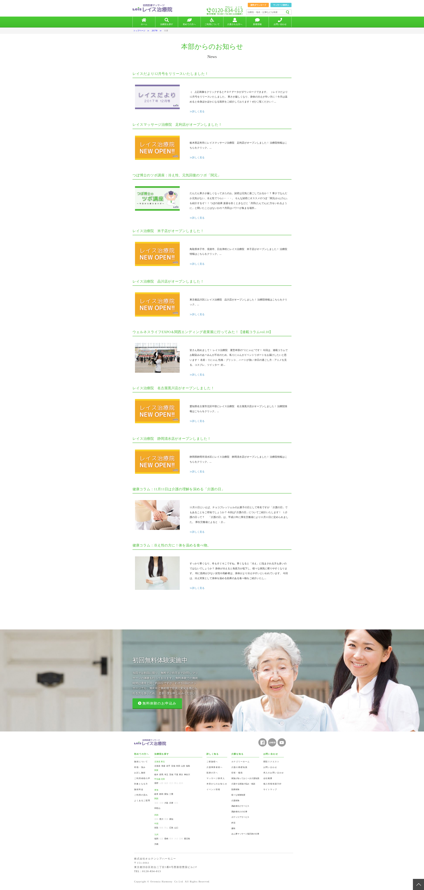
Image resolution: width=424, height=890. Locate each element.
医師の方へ (212, 773)
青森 (163, 766)
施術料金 (138, 789)
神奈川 (187, 774)
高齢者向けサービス (240, 806)
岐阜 (156, 794)
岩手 (168, 766)
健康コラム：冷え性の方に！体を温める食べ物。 (171, 545)
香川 (161, 819)
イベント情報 (213, 789)
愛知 (166, 794)
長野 (156, 783)
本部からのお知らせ (217, 784)
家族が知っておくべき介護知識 (245, 778)
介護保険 (235, 800)
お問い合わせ (270, 767)
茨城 (171, 774)
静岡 (161, 794)
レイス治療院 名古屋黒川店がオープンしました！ (173, 388)
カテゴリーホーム (240, 761)
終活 (233, 823)
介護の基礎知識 (239, 767)
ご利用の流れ (141, 795)
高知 (171, 819)
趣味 (233, 828)
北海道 (157, 766)
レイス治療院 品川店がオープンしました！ (168, 281)
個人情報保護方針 (272, 784)
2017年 (155, 30)
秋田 (178, 766)
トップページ (139, 30)
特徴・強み (140, 767)
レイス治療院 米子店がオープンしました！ (168, 231)
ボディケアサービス (240, 817)
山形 (183, 766)
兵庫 (171, 803)
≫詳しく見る (197, 111)
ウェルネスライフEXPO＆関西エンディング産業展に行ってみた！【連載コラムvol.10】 (202, 332)
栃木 (156, 774)
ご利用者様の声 (142, 778)
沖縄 (156, 844)
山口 (176, 828)
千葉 (176, 774)
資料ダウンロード (258, 5)
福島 (188, 766)
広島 (171, 828)
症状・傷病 (237, 773)
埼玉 (166, 774)
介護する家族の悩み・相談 (243, 784)
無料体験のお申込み (159, 703)
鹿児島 (187, 838)
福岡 (156, 838)
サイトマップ (270, 789)
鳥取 (156, 828)
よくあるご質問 (142, 800)
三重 (171, 794)
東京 (181, 774)
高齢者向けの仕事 (239, 811)
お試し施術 (140, 773)
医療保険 (235, 789)
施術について (141, 761)
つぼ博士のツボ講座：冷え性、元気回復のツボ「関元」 (176, 175)
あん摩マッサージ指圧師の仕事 (245, 834)
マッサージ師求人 (281, 5)
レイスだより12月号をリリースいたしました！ (170, 74)
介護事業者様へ (215, 767)
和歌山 (157, 808)
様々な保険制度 (238, 795)
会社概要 (267, 778)
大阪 (166, 803)
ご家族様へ (212, 761)
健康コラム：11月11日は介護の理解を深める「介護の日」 (178, 489)
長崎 (166, 838)
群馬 (161, 774)
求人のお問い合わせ (273, 773)
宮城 (173, 766)
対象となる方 (141, 784)
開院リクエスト (271, 761)
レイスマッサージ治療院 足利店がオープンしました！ (177, 125)
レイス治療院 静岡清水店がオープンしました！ (171, 439)
